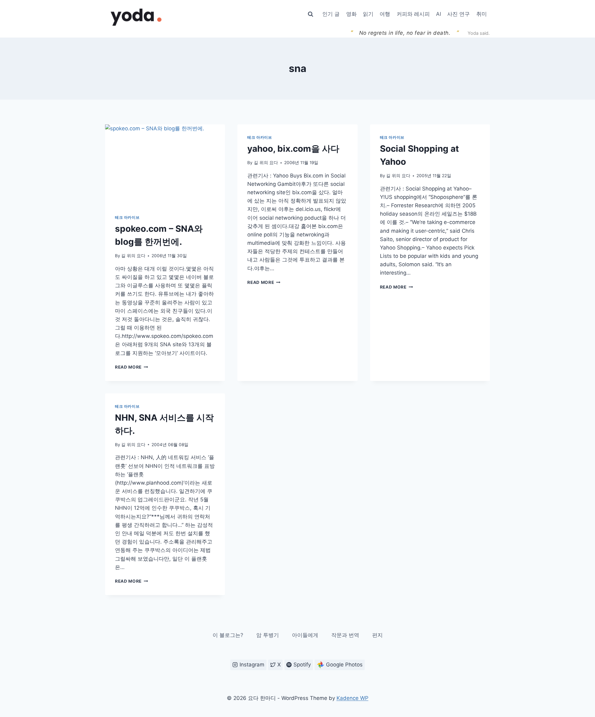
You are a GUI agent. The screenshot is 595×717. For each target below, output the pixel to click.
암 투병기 (267, 635)
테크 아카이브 (127, 217)
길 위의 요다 (133, 255)
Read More (131, 367)
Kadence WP (352, 698)
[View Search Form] (310, 14)
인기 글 (331, 14)
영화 (351, 14)
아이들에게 (305, 635)
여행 (385, 14)
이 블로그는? (228, 635)
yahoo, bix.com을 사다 (293, 148)
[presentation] (165, 164)
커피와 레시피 (413, 14)
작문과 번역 (345, 635)
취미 (481, 14)
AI (438, 14)
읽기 (368, 14)
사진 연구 (458, 14)
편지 (377, 635)
